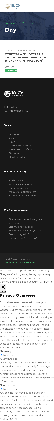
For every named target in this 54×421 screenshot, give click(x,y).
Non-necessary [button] (8, 385)
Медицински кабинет (22, 192)
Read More (11, 70)
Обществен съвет (27, 50)
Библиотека (16, 180)
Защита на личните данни (20, 262)
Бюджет (14, 153)
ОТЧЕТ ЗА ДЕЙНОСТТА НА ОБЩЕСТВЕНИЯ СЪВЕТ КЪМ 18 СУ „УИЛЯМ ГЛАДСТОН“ (25, 57)
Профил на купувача (21, 157)
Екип (12, 142)
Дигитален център (21, 184)
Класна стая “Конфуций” (23, 238)
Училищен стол (19, 188)
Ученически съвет (20, 149)
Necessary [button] (5, 351)
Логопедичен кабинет (22, 195)
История (14, 134)
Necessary (9, 355)
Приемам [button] (48, 282)
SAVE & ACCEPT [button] (8, 419)
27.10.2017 (10, 50)
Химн (12, 138)
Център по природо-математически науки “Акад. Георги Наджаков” (27, 231)
